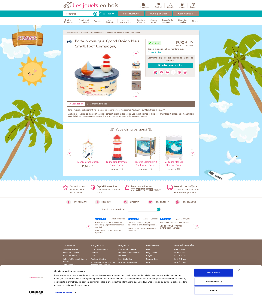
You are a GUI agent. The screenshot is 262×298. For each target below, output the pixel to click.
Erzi (148, 262)
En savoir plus (154, 52)
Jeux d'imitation (125, 259)
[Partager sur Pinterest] (179, 72)
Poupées (122, 256)
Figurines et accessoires (128, 253)
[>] (196, 226)
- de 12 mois (179, 249)
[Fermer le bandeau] (239, 270)
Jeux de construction (127, 262)
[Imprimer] (167, 72)
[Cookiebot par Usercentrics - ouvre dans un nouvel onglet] (36, 293)
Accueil (70, 32)
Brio (148, 249)
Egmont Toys (152, 259)
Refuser (214, 290)
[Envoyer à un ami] (161, 72)
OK (158, 209)
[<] (89, 226)
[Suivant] (136, 95)
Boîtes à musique (108, 32)
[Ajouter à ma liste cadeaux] (155, 72)
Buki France (151, 253)
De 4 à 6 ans (180, 262)
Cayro (149, 256)
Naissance (95, 32)
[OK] (95, 14)
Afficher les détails (63, 292)
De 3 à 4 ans (180, 259)
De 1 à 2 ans (179, 253)
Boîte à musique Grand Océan (128, 32)
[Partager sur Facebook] (173, 72)
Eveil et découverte (82, 32)
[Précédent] (136, 54)
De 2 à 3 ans (179, 256)
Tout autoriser (213, 272)
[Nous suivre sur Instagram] (185, 72)
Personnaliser (212, 281)
